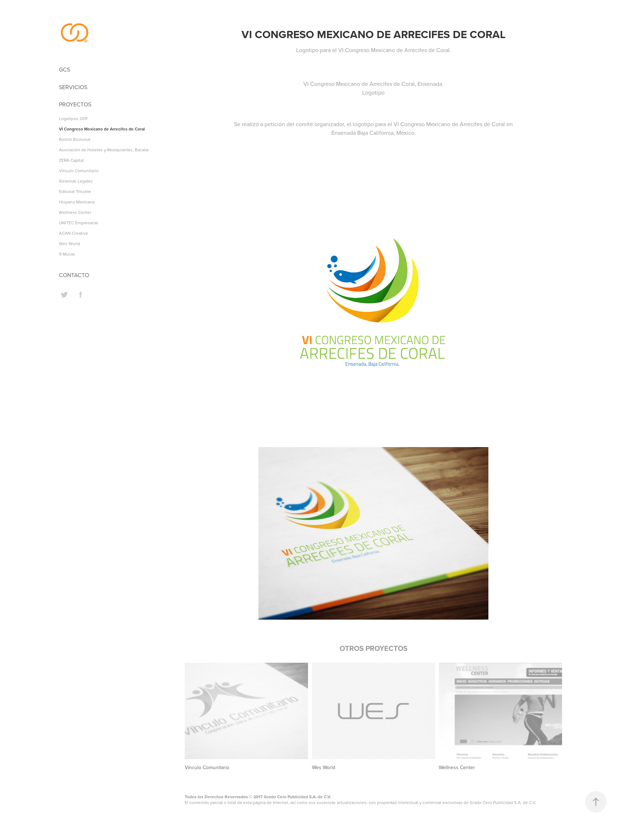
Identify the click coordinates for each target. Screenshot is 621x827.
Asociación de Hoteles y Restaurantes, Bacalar (104, 150)
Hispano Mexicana (77, 202)
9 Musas (67, 254)
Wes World (69, 243)
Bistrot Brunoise (75, 139)
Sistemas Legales (76, 181)
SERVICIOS (73, 87)
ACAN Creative (73, 233)
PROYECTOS (75, 104)
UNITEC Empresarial (78, 223)
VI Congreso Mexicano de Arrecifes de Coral (102, 129)
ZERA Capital (71, 160)
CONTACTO (74, 275)
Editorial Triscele (75, 191)
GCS (64, 69)
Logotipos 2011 (73, 118)
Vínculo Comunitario (78, 170)
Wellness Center (75, 212)
